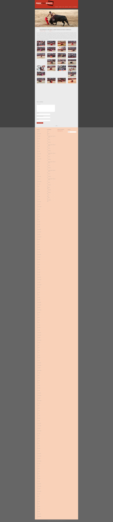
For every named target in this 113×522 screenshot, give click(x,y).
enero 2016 (38, 390)
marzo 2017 (38, 355)
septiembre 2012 (39, 491)
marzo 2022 (38, 221)
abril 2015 (38, 413)
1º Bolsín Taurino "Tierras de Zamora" (51, 136)
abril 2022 (38, 219)
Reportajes (49, 142)
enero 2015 (38, 420)
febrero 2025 (38, 151)
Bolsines (48, 133)
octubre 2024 (38, 156)
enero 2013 (38, 481)
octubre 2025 (38, 136)
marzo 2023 (38, 196)
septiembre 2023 (39, 181)
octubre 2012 (38, 488)
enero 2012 (38, 511)
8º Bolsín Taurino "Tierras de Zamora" (51, 179)
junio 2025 (38, 143)
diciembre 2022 (39, 201)
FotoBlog (48, 187)
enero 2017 (38, 360)
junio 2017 (38, 347)
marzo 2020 (38, 269)
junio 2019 (38, 289)
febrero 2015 (38, 418)
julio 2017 (38, 345)
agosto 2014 (38, 433)
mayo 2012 (38, 501)
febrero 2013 (38, 478)
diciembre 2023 (39, 176)
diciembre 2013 (39, 453)
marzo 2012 (38, 506)
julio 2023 (38, 186)
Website (38, 119)
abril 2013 (38, 473)
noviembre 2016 (39, 365)
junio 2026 (38, 131)
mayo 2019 (38, 292)
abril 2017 (38, 352)
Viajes (49, 197)
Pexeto (64, 520)
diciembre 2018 (39, 302)
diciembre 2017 (39, 332)
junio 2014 (38, 438)
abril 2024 (38, 171)
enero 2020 (38, 274)
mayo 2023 (38, 191)
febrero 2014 (38, 448)
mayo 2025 (38, 146)
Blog (47, 131)
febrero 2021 (38, 249)
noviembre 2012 (39, 486)
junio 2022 (38, 214)
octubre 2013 (38, 458)
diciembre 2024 (39, 153)
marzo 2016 (38, 385)
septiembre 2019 (39, 284)
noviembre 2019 (39, 279)
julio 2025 (38, 141)
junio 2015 (38, 408)
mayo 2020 (38, 264)
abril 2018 (38, 322)
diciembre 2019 (39, 277)
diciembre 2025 (39, 133)
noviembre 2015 (39, 395)
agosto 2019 (38, 287)
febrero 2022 (38, 224)
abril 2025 (38, 148)
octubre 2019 (38, 282)
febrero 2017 (38, 357)
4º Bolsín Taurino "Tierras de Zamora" (51, 162)
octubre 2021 (38, 234)
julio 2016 (38, 375)
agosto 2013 (38, 463)
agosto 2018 (38, 312)
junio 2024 (38, 166)
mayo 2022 (38, 216)
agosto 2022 (38, 209)
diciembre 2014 (39, 423)
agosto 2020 (38, 259)
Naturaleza (49, 192)
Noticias (49, 139)
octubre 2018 (38, 307)
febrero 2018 (38, 327)
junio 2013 (38, 468)
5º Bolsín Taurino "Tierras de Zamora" (51, 171)
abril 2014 (38, 443)
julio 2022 (38, 211)
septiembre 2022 (39, 206)
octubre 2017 (38, 337)
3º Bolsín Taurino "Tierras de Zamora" (51, 154)
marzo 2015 (38, 415)
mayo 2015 (38, 410)
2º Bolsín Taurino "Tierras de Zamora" (51, 145)
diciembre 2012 (39, 483)
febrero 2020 (38, 272)
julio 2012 (38, 496)
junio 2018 (38, 317)
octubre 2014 (38, 428)
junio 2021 (38, 244)
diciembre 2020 (39, 254)
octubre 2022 (38, 204)
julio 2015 (38, 405)
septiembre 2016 (39, 370)
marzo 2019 (38, 297)
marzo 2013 (38, 476)
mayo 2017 (38, 350)
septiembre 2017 (39, 340)
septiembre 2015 (39, 400)
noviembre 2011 (39, 516)
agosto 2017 (38, 342)
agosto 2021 (38, 239)
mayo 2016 (38, 380)
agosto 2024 (38, 161)
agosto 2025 (38, 138)
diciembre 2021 (39, 229)
